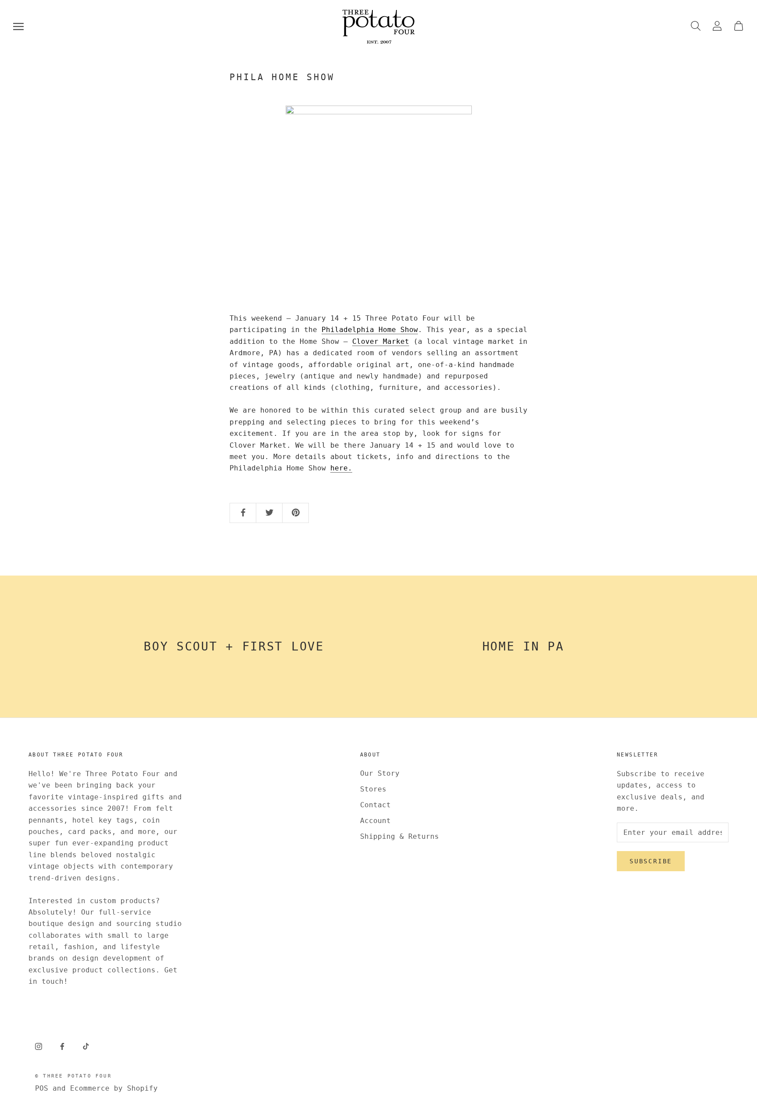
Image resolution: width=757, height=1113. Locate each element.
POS (41, 1088)
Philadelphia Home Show (370, 329)
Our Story (380, 773)
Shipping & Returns (399, 836)
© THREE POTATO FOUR (73, 1076)
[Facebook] (62, 1046)
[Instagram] (38, 1046)
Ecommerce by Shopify (114, 1088)
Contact (375, 805)
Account (375, 820)
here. (341, 468)
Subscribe (651, 861)
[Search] (695, 26)
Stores (373, 789)
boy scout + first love (234, 646)
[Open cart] (738, 26)
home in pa (523, 646)
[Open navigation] (18, 26)
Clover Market (380, 341)
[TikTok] (85, 1046)
